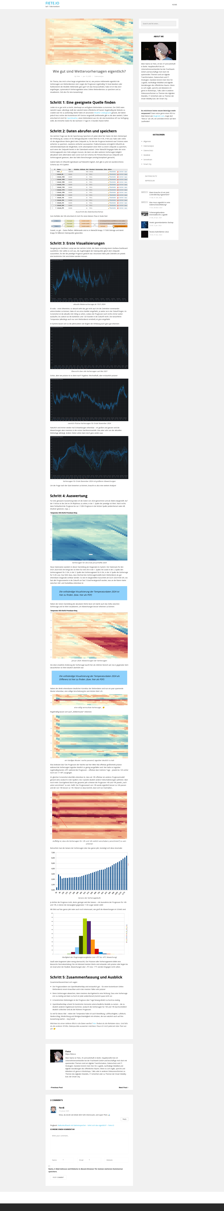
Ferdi (61, 1107)
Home (174, 4)
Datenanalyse (98, 76)
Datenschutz (148, 150)
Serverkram (148, 159)
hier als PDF (85, 594)
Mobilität (147, 155)
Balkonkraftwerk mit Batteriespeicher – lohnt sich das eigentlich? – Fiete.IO (86, 1125)
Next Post (123, 1087)
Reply (124, 1119)
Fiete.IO (52, 3)
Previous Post (57, 1087)
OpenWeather (72, 118)
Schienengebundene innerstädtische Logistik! (158, 213)
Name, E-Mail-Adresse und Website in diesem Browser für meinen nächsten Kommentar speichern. (85, 1170)
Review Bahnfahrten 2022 (159, 232)
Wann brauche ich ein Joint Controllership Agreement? (159, 193)
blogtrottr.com (158, 116)
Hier (94, 1023)
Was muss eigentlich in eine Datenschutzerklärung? (159, 203)
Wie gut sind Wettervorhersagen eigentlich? (89, 71)
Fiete (78, 76)
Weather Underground (102, 113)
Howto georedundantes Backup (161, 222)
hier (61, 594)
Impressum (150, 181)
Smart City (147, 164)
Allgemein (147, 141)
